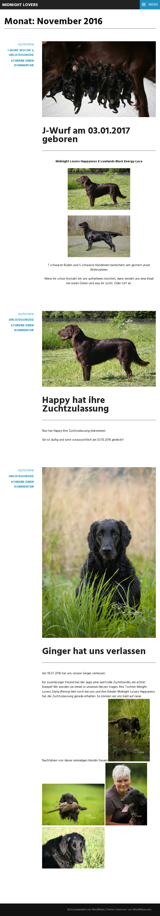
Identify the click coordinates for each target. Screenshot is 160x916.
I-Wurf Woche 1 (20, 50)
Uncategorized (21, 55)
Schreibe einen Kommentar (22, 63)
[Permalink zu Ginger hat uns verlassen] (99, 636)
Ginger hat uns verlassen (94, 651)
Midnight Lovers (20, 5)
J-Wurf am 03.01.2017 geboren (86, 135)
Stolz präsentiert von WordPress (85, 909)
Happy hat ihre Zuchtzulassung (75, 405)
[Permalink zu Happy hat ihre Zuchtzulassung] (99, 385)
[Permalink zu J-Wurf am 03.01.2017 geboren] (99, 116)
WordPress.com (142, 909)
